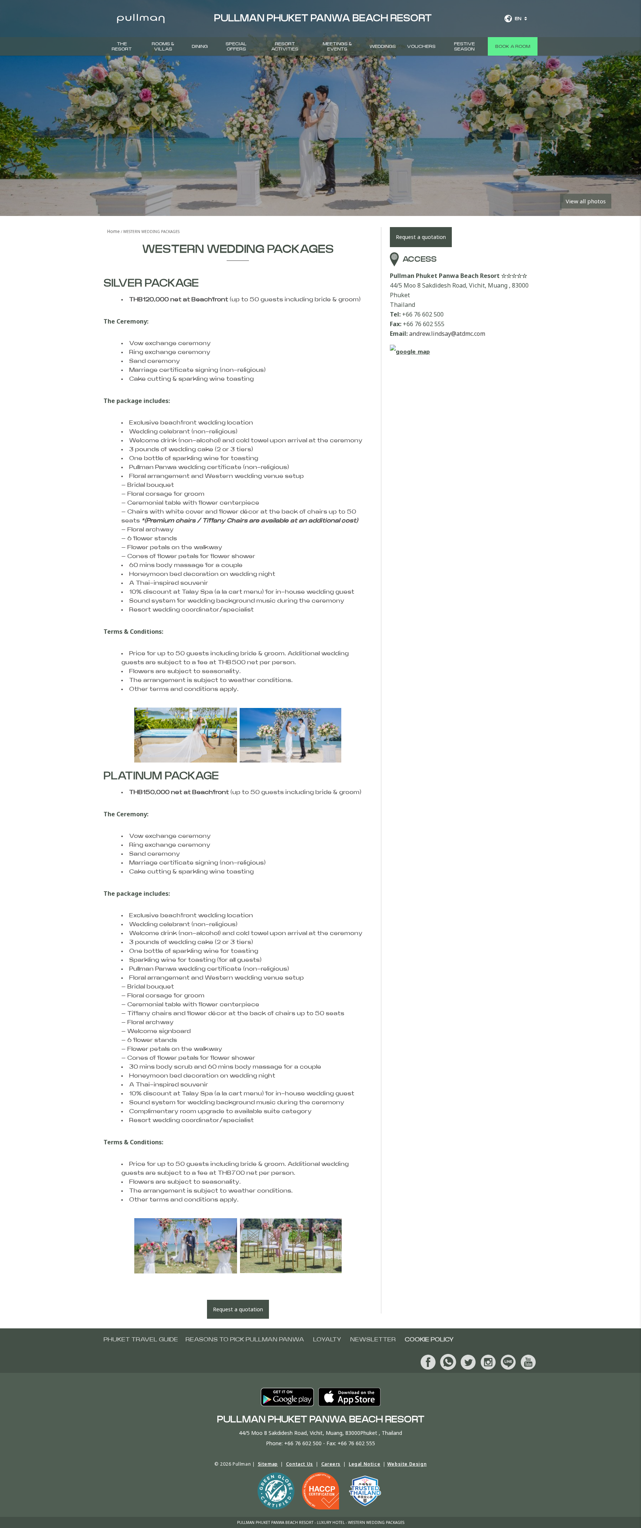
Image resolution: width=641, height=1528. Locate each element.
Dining (200, 46)
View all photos (586, 201)
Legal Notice (364, 1464)
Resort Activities (284, 46)
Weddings (382, 46)
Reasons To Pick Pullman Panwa (244, 1339)
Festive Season (464, 46)
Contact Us (299, 1464)
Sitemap (268, 1464)
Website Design (407, 1464)
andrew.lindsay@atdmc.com (447, 333)
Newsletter (373, 1339)
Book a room (512, 46)
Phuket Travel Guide (140, 1339)
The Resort (122, 46)
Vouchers (421, 46)
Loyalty (327, 1339)
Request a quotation (238, 1309)
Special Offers (236, 46)
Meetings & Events (337, 46)
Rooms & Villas (163, 46)
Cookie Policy (429, 1339)
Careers (331, 1464)
